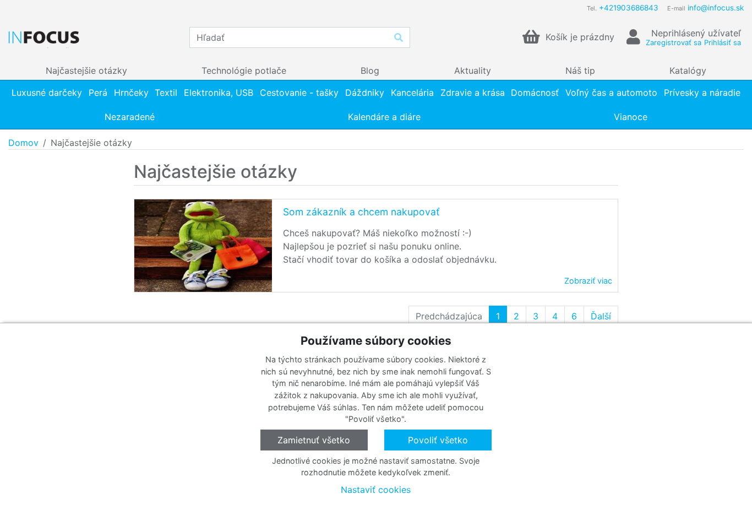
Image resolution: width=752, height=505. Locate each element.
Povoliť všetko (438, 440)
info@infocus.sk (716, 7)
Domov (23, 142)
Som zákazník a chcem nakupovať (361, 212)
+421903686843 (628, 7)
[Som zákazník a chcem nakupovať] (203, 245)
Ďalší (601, 316)
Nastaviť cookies (376, 489)
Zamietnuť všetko (313, 440)
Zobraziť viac (588, 280)
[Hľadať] (398, 37)
